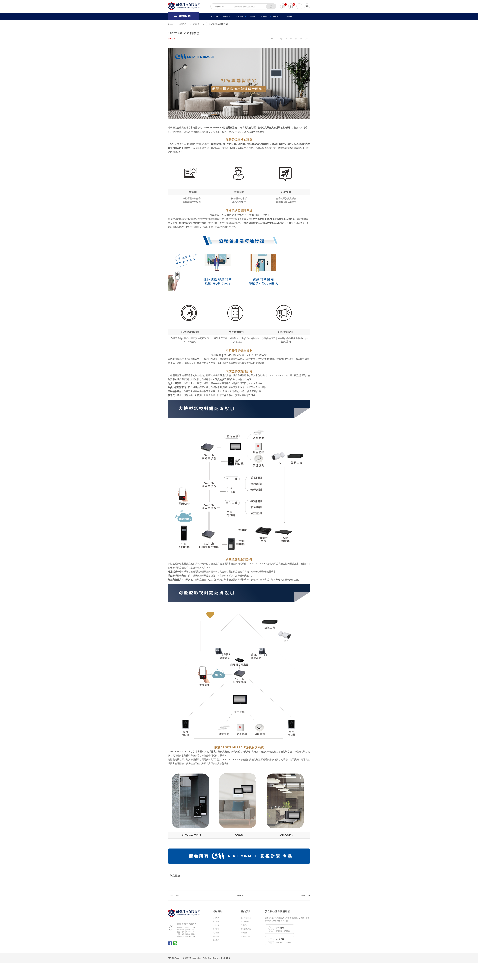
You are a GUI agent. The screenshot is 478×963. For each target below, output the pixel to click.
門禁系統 (244, 925)
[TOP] (309, 957)
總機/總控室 (286, 835)
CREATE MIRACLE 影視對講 (218, 24)
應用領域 (216, 921)
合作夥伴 (216, 929)
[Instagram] (296, 38)
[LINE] (281, 38)
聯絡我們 (216, 940)
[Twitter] (291, 38)
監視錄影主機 (246, 918)
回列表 (239, 895)
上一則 (176, 895)
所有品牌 (196, 24)
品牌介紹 (182, 24)
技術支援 (216, 925)
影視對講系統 (246, 929)
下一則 (303, 895)
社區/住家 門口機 (191, 835)
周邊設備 (244, 933)
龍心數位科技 (225, 958)
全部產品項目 (246, 936)
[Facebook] (286, 38)
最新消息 (216, 936)
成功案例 (216, 918)
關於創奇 (216, 933)
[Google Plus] (306, 38)
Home (170, 24)
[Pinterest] (301, 38)
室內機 (239, 835)
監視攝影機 (245, 921)
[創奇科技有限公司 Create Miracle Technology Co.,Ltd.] (184, 6)
